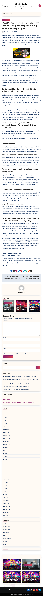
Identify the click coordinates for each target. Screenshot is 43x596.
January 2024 (6, 503)
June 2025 (5, 453)
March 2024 (5, 497)
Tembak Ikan (5, 544)
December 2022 (6, 515)
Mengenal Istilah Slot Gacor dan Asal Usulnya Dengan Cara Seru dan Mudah (19, 383)
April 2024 (5, 494)
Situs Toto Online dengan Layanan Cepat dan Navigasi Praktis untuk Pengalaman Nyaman (20, 380)
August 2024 (6, 482)
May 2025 (5, 456)
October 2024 (6, 476)
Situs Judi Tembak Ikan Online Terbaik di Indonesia (13, 397)
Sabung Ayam (6, 532)
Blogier (24, 594)
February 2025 (6, 465)
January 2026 (6, 432)
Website (4, 348)
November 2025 (6, 438)
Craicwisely (21, 4)
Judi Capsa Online (7, 523)
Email (4, 342)
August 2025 (5, 447)
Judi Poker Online (6, 529)
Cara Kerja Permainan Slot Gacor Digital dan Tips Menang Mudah (17, 386)
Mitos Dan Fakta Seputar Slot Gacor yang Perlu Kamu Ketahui (16, 389)
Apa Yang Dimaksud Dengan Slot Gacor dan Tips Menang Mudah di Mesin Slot (19, 376)
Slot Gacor (5, 541)
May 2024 (5, 491)
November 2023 (6, 509)
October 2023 (6, 512)
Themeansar (30, 594)
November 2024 (6, 474)
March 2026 (5, 426)
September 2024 (6, 479)
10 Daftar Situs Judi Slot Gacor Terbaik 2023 (12, 402)
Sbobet (4, 535)
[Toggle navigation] (3, 5)
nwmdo (6, 31)
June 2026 (5, 417)
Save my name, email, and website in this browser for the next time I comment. (20, 353)
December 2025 (6, 435)
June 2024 (5, 488)
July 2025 (5, 450)
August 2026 (6, 411)
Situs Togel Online (6, 20)
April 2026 (5, 423)
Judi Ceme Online (6, 526)
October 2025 (6, 441)
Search (5, 363)
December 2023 (6, 506)
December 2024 (6, 471)
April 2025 (5, 459)
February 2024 (6, 500)
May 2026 (5, 420)
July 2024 (5, 485)
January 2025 (6, 468)
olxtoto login (5, 549)
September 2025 (6, 444)
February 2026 (6, 429)
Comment (5, 320)
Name (4, 337)
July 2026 (5, 414)
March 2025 (5, 462)
